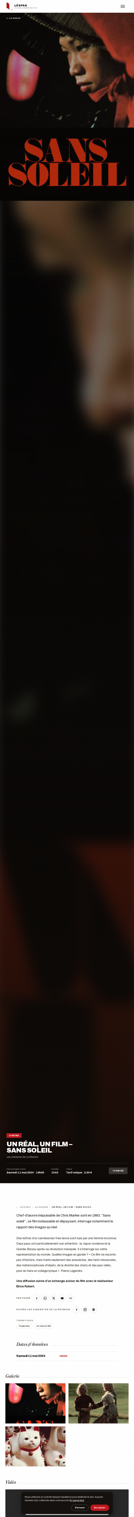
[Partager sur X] (53, 1298)
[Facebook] (76, 1309)
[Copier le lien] (70, 1298)
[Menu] (124, 6)
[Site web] (93, 1309)
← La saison (14, 18)
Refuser (80, 1508)
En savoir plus (77, 1500)
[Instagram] (85, 1309)
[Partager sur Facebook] (36, 1298)
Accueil (25, 1207)
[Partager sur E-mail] (62, 1298)
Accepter (100, 1508)
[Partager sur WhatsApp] (45, 1298)
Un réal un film (43, 1326)
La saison (41, 1207)
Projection (24, 1326)
